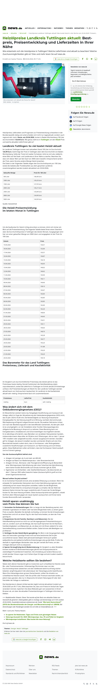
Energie (13, 628)
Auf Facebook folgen (80, 117)
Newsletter (33, 673)
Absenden (76, 99)
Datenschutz (10, 669)
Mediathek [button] (79, 28)
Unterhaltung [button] (44, 28)
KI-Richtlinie (79, 669)
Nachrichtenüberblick (60, 673)
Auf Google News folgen (82, 125)
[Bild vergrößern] (63, 64)
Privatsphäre (80, 673)
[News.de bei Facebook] (92, 28)
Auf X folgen (77, 121)
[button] (66, 59)
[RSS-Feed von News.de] (97, 28)
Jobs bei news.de (81, 666)
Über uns (32, 669)
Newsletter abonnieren (81, 129)
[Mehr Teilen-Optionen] (95, 59)
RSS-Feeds (55, 666)
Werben (32, 666)
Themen (69, 28)
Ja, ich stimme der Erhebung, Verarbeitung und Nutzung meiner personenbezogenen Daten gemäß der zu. (82, 90)
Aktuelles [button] (30, 28)
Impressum (10, 666)
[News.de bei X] (94, 28)
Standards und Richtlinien (15, 673)
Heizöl (19, 628)
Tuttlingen (24, 628)
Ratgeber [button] (58, 28)
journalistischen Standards (34, 631)
